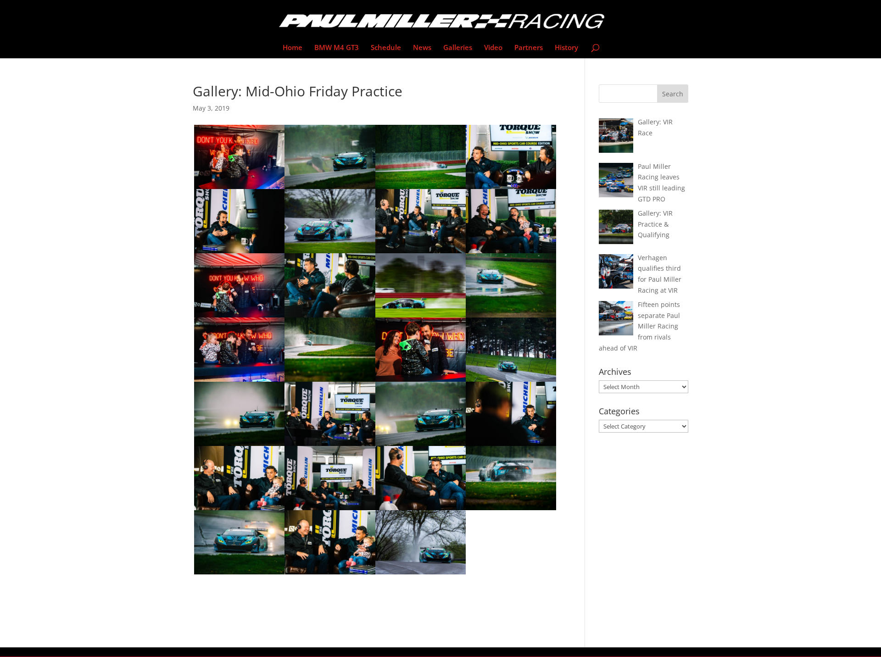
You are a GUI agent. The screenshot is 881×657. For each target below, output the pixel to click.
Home (292, 48)
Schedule (386, 48)
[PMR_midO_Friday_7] (511, 510)
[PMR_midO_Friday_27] (329, 574)
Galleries (457, 48)
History (566, 48)
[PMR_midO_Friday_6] (420, 574)
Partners (528, 48)
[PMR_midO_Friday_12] (239, 574)
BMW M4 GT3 (336, 48)
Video (493, 48)
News (422, 48)
